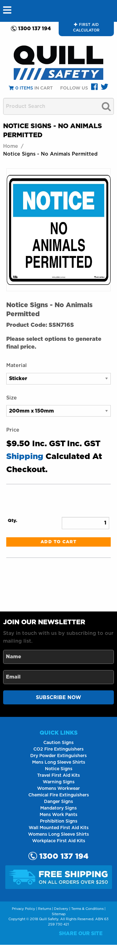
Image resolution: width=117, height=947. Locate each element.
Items (24, 88)
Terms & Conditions (87, 909)
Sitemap (59, 914)
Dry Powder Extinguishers (58, 756)
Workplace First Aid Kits (58, 841)
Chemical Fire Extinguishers (58, 795)
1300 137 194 (34, 28)
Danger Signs (58, 802)
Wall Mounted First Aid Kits (59, 828)
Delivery (61, 909)
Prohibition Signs (58, 821)
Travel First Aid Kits (58, 775)
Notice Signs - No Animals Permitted (50, 154)
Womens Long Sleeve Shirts (58, 834)
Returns (44, 909)
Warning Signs (59, 782)
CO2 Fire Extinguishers (58, 749)
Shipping (24, 456)
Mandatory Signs (58, 808)
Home (10, 146)
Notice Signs (58, 769)
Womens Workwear (58, 788)
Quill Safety (48, 919)
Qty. (12, 521)
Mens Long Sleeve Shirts (58, 762)
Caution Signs (58, 743)
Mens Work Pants (58, 815)
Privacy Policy (23, 909)
